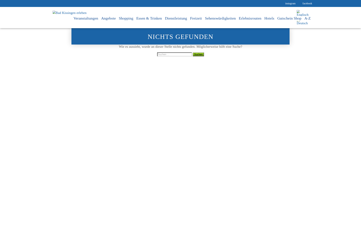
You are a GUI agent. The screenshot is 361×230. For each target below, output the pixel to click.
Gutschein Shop (289, 18)
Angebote (108, 18)
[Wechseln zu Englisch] (303, 13)
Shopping (126, 18)
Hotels (269, 18)
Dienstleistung (176, 18)
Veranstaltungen (86, 18)
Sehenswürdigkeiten (220, 18)
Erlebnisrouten (250, 18)
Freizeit (196, 18)
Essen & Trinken (149, 18)
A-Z (307, 18)
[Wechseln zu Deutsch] (303, 21)
